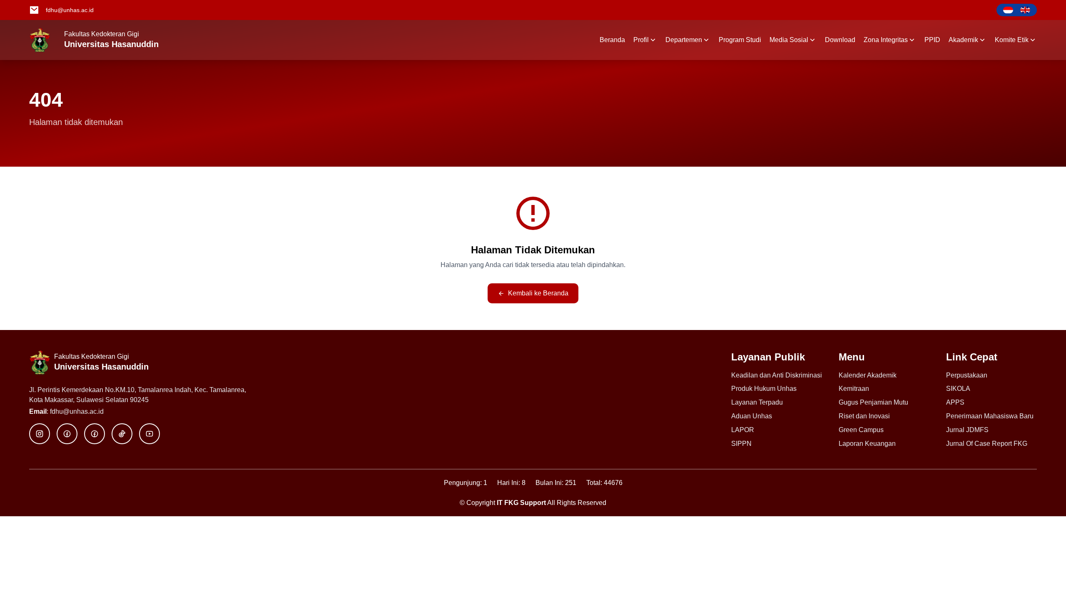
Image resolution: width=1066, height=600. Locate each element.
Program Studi (740, 39)
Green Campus (861, 429)
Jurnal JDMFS (967, 429)
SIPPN (741, 443)
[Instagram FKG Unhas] (39, 433)
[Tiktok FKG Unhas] (122, 433)
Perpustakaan (966, 375)
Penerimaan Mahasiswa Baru (990, 416)
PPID (932, 39)
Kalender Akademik (868, 375)
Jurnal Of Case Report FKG (986, 443)
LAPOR (742, 429)
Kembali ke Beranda (538, 293)
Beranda (612, 39)
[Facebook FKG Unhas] (67, 433)
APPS (955, 402)
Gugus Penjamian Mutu (873, 402)
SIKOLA (958, 388)
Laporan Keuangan (867, 443)
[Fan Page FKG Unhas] (94, 433)
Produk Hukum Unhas (764, 388)
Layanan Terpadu (757, 402)
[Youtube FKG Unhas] (149, 433)
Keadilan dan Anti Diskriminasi (776, 375)
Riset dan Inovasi (864, 416)
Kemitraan (854, 388)
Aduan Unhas (751, 416)
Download (840, 39)
